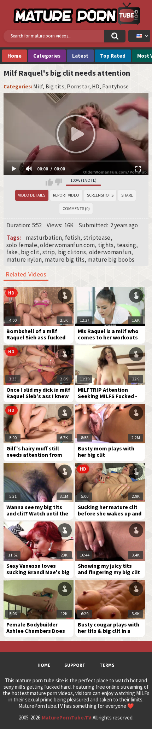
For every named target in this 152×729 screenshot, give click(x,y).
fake (12, 252)
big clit (30, 252)
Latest (80, 55)
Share (127, 195)
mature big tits (65, 259)
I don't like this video (58, 182)
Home (14, 55)
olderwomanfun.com (67, 245)
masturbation (44, 237)
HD (96, 86)
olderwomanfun (110, 252)
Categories (46, 55)
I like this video (49, 182)
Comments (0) (76, 208)
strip (48, 252)
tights (106, 245)
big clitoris (72, 252)
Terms (107, 665)
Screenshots (100, 195)
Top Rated (112, 55)
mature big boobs (110, 259)
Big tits (55, 86)
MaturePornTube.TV (66, 718)
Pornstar (78, 86)
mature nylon (24, 259)
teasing (126, 245)
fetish (73, 237)
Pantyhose (115, 86)
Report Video (66, 195)
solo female (21, 245)
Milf (38, 86)
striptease (97, 237)
